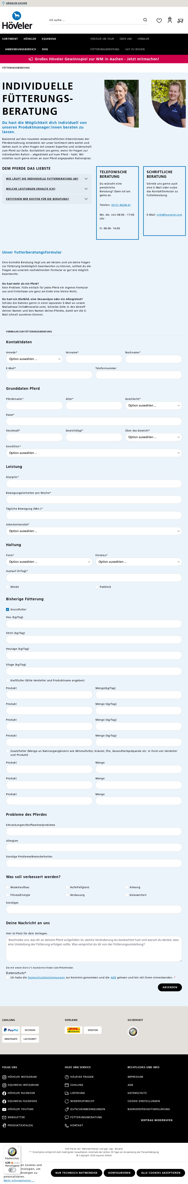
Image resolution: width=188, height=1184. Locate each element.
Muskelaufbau (19, 887)
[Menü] (18, 1147)
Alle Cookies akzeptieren (160, 1172)
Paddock (105, 587)
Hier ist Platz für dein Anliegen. (27, 933)
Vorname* (72, 352)
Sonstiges (12, 902)
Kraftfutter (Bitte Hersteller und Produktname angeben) (47, 680)
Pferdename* (15, 399)
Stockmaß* (13, 430)
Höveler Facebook (21, 1093)
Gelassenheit (138, 895)
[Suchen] (145, 20)
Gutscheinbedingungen (87, 1109)
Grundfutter (18, 609)
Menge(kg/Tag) (105, 688)
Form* (10, 555)
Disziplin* (12, 477)
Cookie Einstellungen (144, 1101)
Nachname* (133, 352)
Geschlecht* (133, 399)
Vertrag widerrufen (157, 1120)
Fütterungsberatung (86, 1117)
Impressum (135, 1076)
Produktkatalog (20, 1125)
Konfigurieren (119, 1172)
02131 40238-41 (121, 205)
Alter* (70, 399)
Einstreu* (101, 555)
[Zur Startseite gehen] (23, 20)
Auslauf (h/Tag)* (17, 571)
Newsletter (16, 1117)
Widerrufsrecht (82, 1101)
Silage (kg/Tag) (16, 664)
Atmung (135, 887)
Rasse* (10, 414)
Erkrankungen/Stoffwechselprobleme (30, 825)
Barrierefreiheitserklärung (149, 1109)
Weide (14, 587)
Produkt (11, 688)
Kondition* (13, 446)
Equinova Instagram (23, 1085)
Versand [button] (71, 1020)
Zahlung (76, 1085)
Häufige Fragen (82, 1076)
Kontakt (76, 1125)
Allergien (12, 840)
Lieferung (77, 1093)
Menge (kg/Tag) (106, 704)
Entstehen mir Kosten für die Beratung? (37, 199)
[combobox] (98, 20)
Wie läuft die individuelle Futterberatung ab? (42, 178)
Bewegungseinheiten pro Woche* (28, 493)
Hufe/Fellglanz (79, 887)
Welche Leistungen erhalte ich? (30, 188)
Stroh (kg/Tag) (15, 633)
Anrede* (11, 352)
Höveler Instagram (22, 1076)
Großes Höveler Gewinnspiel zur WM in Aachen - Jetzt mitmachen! (97, 59)
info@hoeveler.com (169, 214)
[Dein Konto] (169, 20)
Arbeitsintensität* (18, 524)
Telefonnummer (105, 368)
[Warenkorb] (180, 20)
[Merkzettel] (159, 20)
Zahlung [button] (8, 1020)
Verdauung (77, 895)
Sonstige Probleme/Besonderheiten (29, 856)
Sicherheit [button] (135, 1020)
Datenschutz (137, 1093)
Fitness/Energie (20, 895)
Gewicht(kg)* (75, 430)
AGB (113, 977)
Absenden (169, 987)
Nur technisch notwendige (76, 1172)
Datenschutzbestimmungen (46, 977)
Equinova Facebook (22, 1101)
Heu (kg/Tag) (14, 617)
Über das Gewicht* (137, 430)
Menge (100, 762)
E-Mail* (11, 368)
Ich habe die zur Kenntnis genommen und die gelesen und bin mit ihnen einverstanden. (93, 977)
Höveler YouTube (21, 1109)
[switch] (12, 1170)
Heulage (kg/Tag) (17, 648)
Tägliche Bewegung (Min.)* (24, 508)
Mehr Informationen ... (19, 1180)
